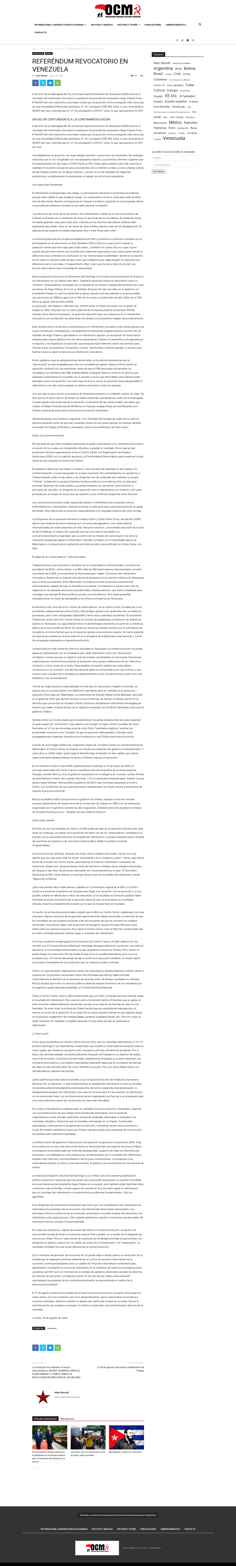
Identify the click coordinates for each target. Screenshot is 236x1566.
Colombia (160, 79)
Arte (178, 68)
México (175, 122)
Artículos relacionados (45, 1419)
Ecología (172, 90)
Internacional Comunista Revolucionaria (59, 24)
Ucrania (192, 133)
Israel (157, 117)
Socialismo (160, 133)
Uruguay (157, 139)
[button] (200, 24)
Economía (185, 90)
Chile (177, 73)
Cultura (159, 90)
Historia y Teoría (127, 24)
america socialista (181, 63)
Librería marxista (176, 24)
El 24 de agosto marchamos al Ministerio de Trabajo (121, 1369)
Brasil (158, 73)
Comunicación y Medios (179, 80)
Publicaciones (153, 24)
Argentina (163, 68)
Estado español (176, 101)
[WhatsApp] (57, 83)
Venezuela (52, 1328)
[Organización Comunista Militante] (118, 11)
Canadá (168, 74)
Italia (165, 117)
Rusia (194, 128)
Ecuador (158, 96)
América (59, 48)
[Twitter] (193, 40)
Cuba (190, 84)
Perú (172, 127)
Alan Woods (41, 75)
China (186, 74)
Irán (194, 111)
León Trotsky (176, 117)
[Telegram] (187, 40)
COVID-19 (159, 85)
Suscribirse (158, 171)
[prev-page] (34, 1468)
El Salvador (187, 96)
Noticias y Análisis (102, 24)
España (158, 101)
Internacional (46, 48)
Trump (182, 133)
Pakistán (190, 122)
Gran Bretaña (162, 106)
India (189, 107)
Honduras (178, 106)
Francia (193, 101)
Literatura (190, 117)
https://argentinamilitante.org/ (67, 1397)
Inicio (34, 48)
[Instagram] (182, 40)
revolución (183, 128)
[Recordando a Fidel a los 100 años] (126, 1437)
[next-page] (39, 1468)
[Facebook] (177, 40)
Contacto (41, 32)
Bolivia (190, 68)
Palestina (160, 128)
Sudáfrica (172, 133)
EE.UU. (171, 95)
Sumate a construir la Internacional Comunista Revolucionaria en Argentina (118, 1515)
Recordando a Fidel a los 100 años (125, 1452)
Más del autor (67, 1419)
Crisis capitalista (175, 85)
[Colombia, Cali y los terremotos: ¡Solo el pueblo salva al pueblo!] (88, 1437)
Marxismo (160, 122)
